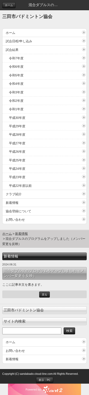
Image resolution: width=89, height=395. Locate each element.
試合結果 (12, 50)
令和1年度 (16, 109)
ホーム (9, 5)
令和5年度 (16, 75)
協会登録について (18, 211)
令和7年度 (16, 58)
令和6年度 (16, 66)
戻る (44, 294)
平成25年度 (17, 160)
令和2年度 (16, 100)
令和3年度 (16, 92)
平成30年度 (17, 118)
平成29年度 (17, 126)
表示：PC (45, 380)
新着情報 (12, 203)
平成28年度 (17, 134)
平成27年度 (17, 143)
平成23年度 (17, 177)
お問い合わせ (15, 219)
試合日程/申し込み (19, 41)
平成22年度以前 (20, 186)
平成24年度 (17, 168)
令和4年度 (16, 83)
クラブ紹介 (14, 194)
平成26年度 (17, 151)
